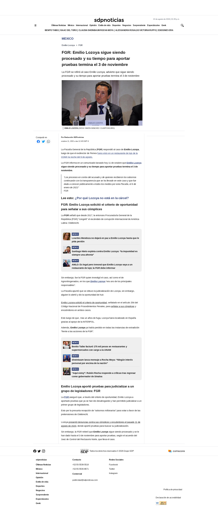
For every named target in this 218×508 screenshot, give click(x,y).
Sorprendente (139, 25)
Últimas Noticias (58, 25)
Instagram (113, 473)
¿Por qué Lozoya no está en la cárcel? (102, 198)
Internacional (82, 25)
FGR (80, 45)
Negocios (126, 25)
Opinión (93, 25)
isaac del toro (68, 30)
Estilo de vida (104, 25)
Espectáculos (153, 25)
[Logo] (109, 20)
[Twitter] (43, 141)
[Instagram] (43, 451)
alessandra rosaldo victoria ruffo (135, 30)
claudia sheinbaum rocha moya (96, 30)
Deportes (116, 25)
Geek (163, 25)
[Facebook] (38, 141)
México (71, 25)
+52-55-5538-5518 (80, 465)
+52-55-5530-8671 (80, 469)
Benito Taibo (51, 30)
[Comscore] (176, 451)
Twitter (112, 469)
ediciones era (165, 30)
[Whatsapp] (48, 141)
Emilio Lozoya (68, 45)
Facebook (113, 465)
